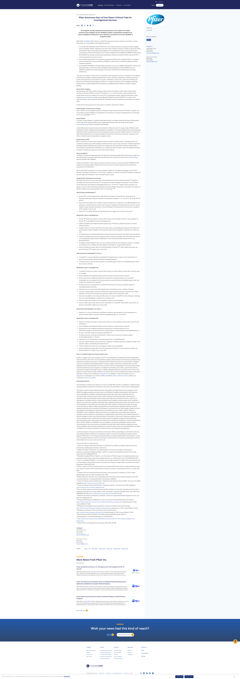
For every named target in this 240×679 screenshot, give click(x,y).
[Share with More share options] (96, 25)
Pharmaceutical (116, 548)
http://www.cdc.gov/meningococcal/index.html (90, 512)
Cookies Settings (179, 676)
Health (85, 548)
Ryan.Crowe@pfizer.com (81, 543)
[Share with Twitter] (85, 25)
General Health (102, 548)
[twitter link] (141, 673)
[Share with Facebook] (88, 25)
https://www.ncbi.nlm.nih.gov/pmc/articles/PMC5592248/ (105, 493)
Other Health (94, 548)
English (148, 39)
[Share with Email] (90, 25)
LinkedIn (119, 375)
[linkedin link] (144, 673)
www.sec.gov (89, 440)
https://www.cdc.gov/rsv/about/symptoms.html (90, 487)
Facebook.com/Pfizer (90, 377)
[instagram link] (153, 673)
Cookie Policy (67, 676)
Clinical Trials (109, 548)
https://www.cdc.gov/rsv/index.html (94, 483)
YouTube (125, 375)
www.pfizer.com (104, 373)
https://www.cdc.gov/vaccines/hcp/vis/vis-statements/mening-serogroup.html (99, 502)
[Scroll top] (235, 641)
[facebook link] (150, 673)
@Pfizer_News (112, 375)
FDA (89, 548)
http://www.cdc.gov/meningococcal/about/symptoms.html (93, 508)
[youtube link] (147, 673)
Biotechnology (124, 548)
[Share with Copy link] (93, 25)
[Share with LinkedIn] (82, 25)
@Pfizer (104, 375)
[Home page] (84, 5)
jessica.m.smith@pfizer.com (82, 534)
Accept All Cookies (189, 676)
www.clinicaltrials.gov (88, 97)
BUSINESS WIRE (89, 41)
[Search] (156, 1)
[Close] (234, 676)
